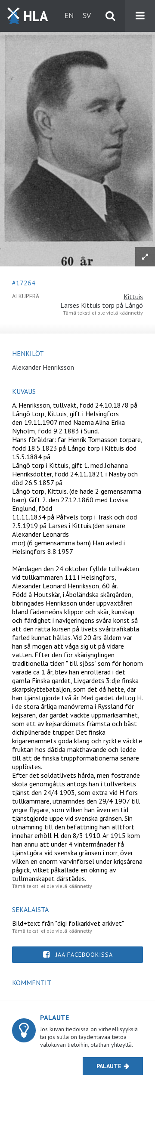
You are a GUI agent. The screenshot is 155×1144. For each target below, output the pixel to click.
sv (87, 15)
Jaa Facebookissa (84, 954)
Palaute (108, 1066)
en (69, 15)
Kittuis (133, 296)
